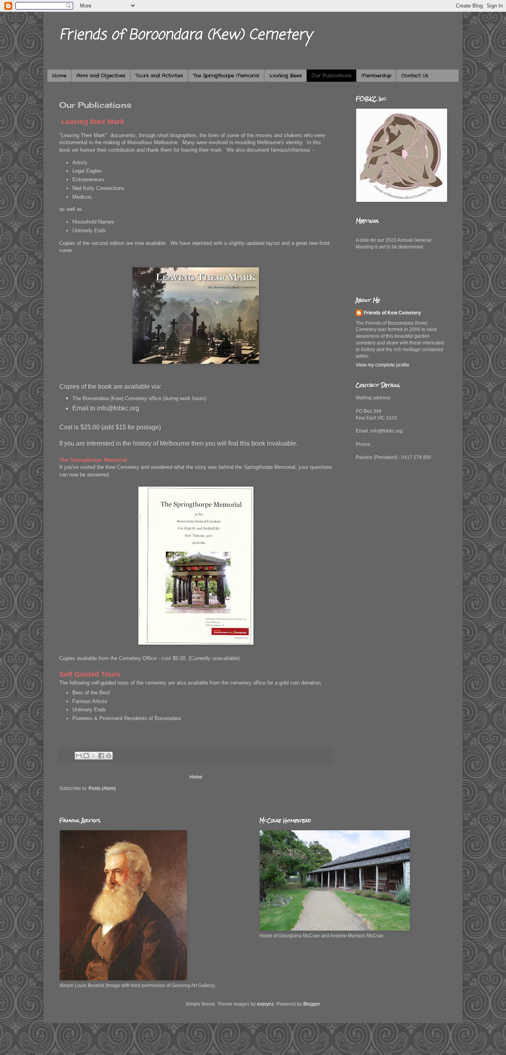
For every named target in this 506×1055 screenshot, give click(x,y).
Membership (376, 75)
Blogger (311, 1004)
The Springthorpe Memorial (226, 75)
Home (59, 75)
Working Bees (285, 75)
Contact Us (414, 75)
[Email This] (79, 756)
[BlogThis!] (86, 756)
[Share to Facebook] (101, 756)
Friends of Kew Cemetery (392, 313)
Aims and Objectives (100, 75)
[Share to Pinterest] (109, 756)
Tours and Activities (159, 75)
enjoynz (265, 1004)
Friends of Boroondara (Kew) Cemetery (185, 35)
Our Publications (331, 75)
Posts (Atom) (102, 788)
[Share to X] (94, 756)
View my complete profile (383, 365)
